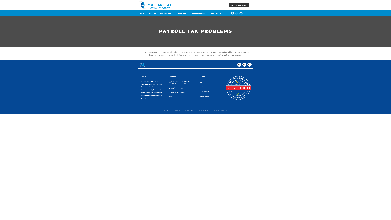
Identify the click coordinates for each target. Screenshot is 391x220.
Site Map (224, 110)
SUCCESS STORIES (198, 13)
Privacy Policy (216, 110)
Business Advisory (206, 96)
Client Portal (215, 13)
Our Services (165, 13)
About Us (152, 13)
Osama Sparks (207, 110)
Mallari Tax (160, 5)
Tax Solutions (204, 87)
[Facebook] (232, 13)
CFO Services (204, 92)
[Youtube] (241, 13)
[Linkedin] (236, 13)
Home (141, 13)
